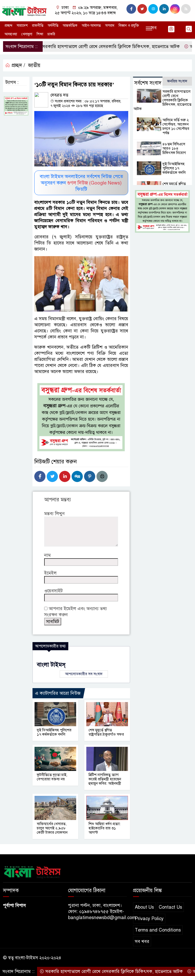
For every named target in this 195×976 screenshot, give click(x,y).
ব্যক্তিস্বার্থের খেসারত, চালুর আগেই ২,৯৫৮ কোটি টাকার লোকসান (52, 828)
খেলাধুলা (26, 34)
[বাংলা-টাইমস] (24, 10)
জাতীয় (34, 65)
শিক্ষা (40, 34)
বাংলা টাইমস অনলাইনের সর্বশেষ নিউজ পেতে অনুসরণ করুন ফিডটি (81, 183)
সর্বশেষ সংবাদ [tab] (147, 83)
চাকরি (51, 34)
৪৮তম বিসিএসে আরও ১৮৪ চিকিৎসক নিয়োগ (174, 148)
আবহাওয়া (11, 34)
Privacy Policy (149, 918)
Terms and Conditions (158, 930)
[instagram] (153, 9)
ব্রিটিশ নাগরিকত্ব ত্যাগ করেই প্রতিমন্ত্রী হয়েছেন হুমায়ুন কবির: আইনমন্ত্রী (105, 779)
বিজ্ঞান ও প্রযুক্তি (129, 25)
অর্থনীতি (53, 25)
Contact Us (170, 907)
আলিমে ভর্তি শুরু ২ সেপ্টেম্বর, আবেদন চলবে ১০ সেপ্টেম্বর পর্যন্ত (175, 126)
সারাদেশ (22, 25)
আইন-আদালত (91, 25)
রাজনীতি (37, 25)
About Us (144, 907)
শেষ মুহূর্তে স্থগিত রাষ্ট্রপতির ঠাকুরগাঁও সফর (106, 732)
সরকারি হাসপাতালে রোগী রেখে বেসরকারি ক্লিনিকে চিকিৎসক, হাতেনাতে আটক (92, 46)
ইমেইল (50, 573)
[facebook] (131, 9)
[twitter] (142, 9)
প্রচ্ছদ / (17, 65)
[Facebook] (39, 476)
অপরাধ (109, 25)
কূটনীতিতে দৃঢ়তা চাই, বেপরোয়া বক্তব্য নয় (52, 776)
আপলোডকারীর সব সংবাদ (84, 674)
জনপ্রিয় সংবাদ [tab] (177, 81)
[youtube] (175, 9)
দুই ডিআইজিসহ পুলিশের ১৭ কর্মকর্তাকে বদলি (54, 732)
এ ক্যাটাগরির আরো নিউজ (57, 693)
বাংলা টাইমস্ (51, 664)
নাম (47, 555)
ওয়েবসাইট (53, 591)
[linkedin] (164, 9)
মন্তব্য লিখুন (54, 513)
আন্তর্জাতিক (70, 25)
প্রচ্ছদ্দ (8, 25)
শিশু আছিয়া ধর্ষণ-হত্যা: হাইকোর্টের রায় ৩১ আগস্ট (105, 828)
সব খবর (142, 941)
